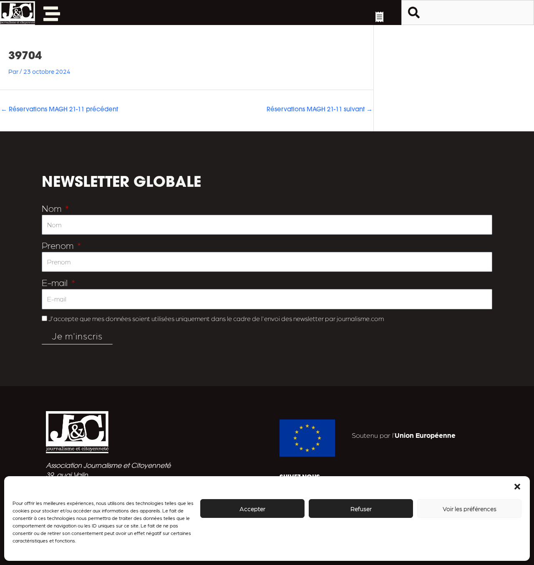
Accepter (252, 508)
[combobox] (467, 12)
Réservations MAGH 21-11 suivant (320, 110)
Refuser (361, 508)
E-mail (56, 282)
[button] (517, 486)
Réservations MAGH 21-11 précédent (59, 110)
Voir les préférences (469, 508)
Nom (52, 207)
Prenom (59, 245)
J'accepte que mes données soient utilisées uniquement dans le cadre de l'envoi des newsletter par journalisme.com (216, 318)
